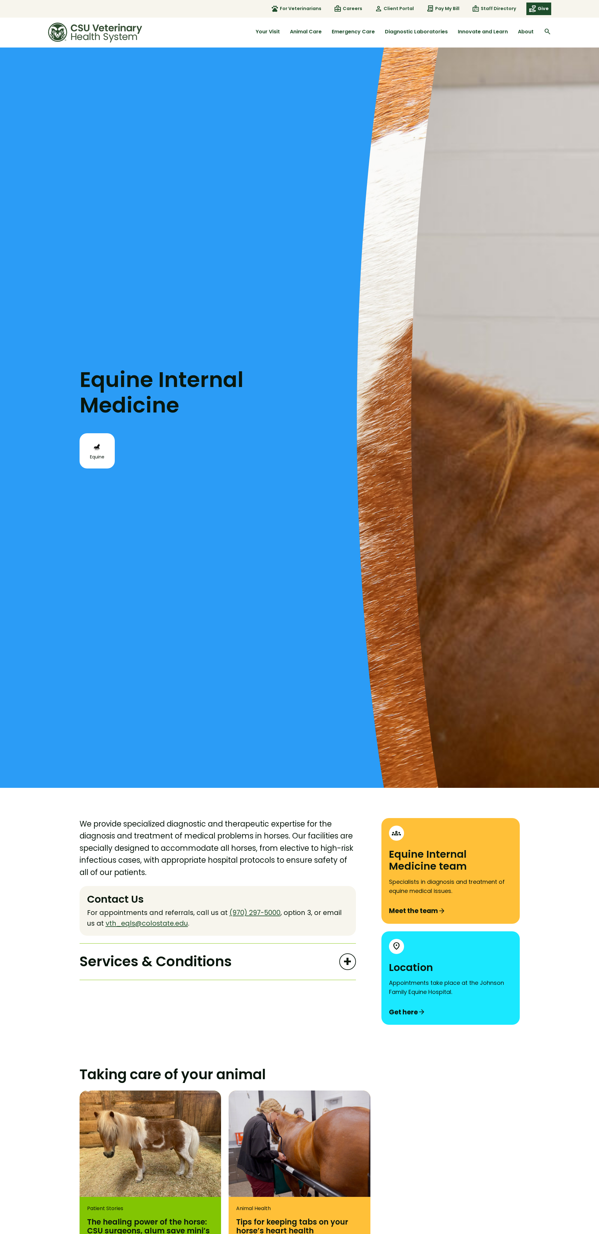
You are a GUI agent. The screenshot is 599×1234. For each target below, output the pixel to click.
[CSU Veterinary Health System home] (95, 32)
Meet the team (417, 910)
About (526, 31)
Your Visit (268, 31)
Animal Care (306, 31)
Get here (407, 1012)
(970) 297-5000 (255, 912)
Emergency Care (353, 31)
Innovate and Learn (483, 31)
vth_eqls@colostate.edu (147, 923)
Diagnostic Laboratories (416, 31)
